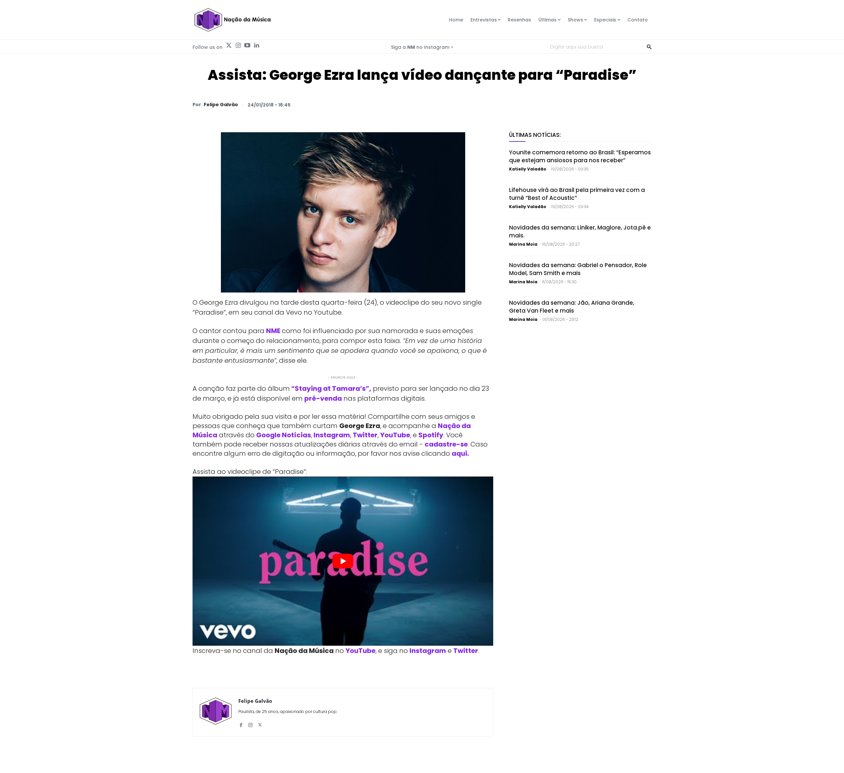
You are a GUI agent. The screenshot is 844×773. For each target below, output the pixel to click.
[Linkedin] (256, 45)
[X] (568, 104)
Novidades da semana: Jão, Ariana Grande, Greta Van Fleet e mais (571, 307)
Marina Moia (523, 244)
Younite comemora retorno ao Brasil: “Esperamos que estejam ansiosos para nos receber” (580, 156)
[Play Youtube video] (343, 561)
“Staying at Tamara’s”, (330, 388)
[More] (644, 104)
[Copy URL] (629, 104)
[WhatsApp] (553, 104)
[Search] (649, 46)
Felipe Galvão (221, 104)
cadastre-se (446, 444)
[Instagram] (238, 45)
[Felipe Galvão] (215, 712)
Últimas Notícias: (535, 135)
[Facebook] (583, 104)
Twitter (365, 435)
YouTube (395, 435)
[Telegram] (598, 104)
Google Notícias (283, 435)
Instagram (332, 435)
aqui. (460, 453)
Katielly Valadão (527, 169)
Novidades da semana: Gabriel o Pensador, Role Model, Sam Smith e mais (578, 269)
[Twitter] (229, 45)
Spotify (430, 435)
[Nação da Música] (232, 20)
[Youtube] (247, 45)
